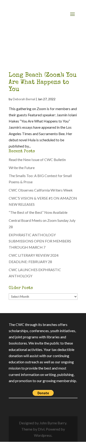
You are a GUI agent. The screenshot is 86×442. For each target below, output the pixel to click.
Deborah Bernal (24, 99)
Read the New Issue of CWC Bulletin (37, 159)
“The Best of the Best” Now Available (38, 212)
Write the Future (22, 167)
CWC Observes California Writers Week (41, 190)
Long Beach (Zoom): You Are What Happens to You (43, 82)
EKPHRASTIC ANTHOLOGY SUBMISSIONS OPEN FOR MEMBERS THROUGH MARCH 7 (40, 241)
